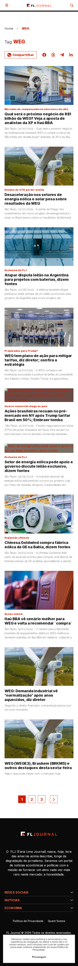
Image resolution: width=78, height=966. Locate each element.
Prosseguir (39, 956)
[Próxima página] (54, 799)
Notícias (12, 900)
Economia (13, 908)
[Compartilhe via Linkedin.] (71, 54)
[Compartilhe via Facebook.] (44, 54)
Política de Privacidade (28, 921)
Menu (8, 5)
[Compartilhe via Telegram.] (62, 54)
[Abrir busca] (72, 5)
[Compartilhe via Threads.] (53, 54)
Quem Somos (56, 921)
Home (9, 28)
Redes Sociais (16, 892)
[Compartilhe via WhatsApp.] (21, 54)
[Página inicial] (39, 833)
